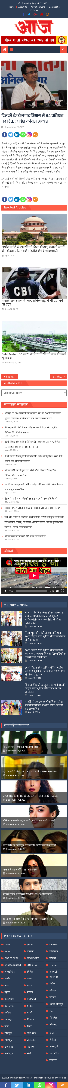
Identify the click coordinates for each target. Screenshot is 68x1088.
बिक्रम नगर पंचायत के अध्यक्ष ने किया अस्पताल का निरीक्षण (33, 508)
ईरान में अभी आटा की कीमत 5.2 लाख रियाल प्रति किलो (31, 498)
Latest (8, 944)
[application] (34, 575)
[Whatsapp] (23, 134)
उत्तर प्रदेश (9, 999)
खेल (7, 1026)
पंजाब (29, 978)
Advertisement (38, 7)
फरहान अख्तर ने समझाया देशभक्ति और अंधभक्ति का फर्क (27, 894)
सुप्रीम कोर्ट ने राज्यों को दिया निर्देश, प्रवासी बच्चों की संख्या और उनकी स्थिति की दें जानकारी (33, 249)
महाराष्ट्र (31, 1046)
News (7, 951)
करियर (8, 1012)
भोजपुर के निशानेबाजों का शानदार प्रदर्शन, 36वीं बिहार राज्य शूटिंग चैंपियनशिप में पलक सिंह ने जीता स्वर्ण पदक (33, 416)
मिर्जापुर (53, 1017)
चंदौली (52, 983)
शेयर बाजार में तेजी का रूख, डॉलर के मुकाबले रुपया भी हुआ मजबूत (12, 376)
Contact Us (54, 7)
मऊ (51, 1011)
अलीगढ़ (8, 978)
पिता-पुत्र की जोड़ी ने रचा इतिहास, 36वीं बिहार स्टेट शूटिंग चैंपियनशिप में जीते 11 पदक (31, 430)
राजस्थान (53, 944)
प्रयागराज (31, 999)
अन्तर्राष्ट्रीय (10, 971)
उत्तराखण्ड (9, 1005)
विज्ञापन (53, 1033)
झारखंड (30, 944)
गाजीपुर (8, 1033)
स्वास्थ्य (52, 1060)
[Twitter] (10, 134)
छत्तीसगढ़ (9, 1046)
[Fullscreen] (62, 591)
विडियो (52, 1039)
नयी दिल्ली (32, 965)
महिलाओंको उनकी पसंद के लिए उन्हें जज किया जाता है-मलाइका (30, 796)
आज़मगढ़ (53, 976)
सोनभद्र (53, 1024)
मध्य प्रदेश (31, 1033)
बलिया (52, 997)
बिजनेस (30, 1019)
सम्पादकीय (54, 1046)
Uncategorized (13, 965)
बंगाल (30, 1005)
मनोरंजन (31, 1040)
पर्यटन (30, 992)
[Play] (5, 591)
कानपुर (8, 1019)
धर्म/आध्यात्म (33, 958)
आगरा (7, 985)
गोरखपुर (8, 1040)
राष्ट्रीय (52, 958)
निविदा (30, 971)
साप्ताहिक (54, 1053)
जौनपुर (52, 990)
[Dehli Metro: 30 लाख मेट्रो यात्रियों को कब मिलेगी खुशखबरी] (34, 336)
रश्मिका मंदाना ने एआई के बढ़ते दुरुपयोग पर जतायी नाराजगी (29, 820)
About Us (22, 7)
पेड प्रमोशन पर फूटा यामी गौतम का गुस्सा (20, 746)
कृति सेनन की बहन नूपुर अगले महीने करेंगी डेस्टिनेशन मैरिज (29, 845)
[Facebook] (4, 134)
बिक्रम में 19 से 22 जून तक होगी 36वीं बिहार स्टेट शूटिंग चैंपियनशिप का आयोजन (30, 473)
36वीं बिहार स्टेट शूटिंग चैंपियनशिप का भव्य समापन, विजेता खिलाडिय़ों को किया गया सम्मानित (32, 444)
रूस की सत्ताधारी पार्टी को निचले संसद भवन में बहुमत (60, 376)
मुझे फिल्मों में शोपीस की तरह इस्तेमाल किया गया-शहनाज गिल (30, 771)
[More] (35, 134)
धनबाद (30, 951)
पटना (29, 985)
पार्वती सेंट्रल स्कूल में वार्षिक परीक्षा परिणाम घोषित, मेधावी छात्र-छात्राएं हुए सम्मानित (34, 487)
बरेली (29, 1012)
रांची (29, 1053)
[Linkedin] (17, 134)
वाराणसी (53, 971)
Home (11, 7)
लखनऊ (53, 965)
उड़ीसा (7, 992)
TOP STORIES (12, 958)
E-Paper (34, 10)
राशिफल (53, 951)
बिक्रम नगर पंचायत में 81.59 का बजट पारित (25, 536)
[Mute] (57, 591)
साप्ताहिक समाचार (16, 725)
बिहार (29, 1026)
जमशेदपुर (9, 1053)
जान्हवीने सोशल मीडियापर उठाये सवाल (20, 869)
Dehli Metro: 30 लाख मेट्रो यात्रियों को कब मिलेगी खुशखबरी (34, 356)
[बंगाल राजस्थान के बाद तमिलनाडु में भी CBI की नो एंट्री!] (34, 283)
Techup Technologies (55, 1077)
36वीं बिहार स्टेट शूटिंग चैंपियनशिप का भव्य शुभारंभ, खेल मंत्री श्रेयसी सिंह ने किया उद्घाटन (33, 459)
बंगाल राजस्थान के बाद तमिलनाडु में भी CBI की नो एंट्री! (32, 302)
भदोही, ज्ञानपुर (56, 1004)
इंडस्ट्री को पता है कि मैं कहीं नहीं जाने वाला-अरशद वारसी (27, 918)
